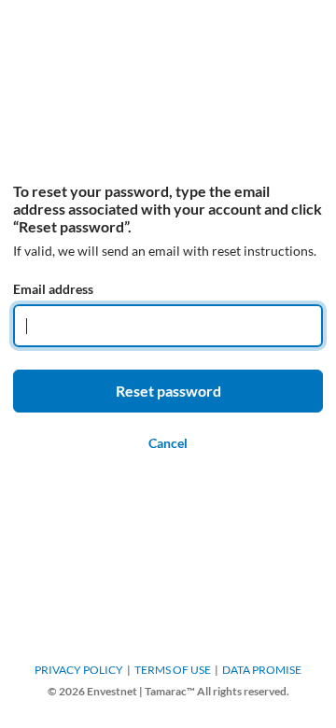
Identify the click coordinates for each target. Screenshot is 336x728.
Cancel (168, 443)
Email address (53, 289)
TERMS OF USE (172, 670)
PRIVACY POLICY (79, 670)
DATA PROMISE (261, 670)
